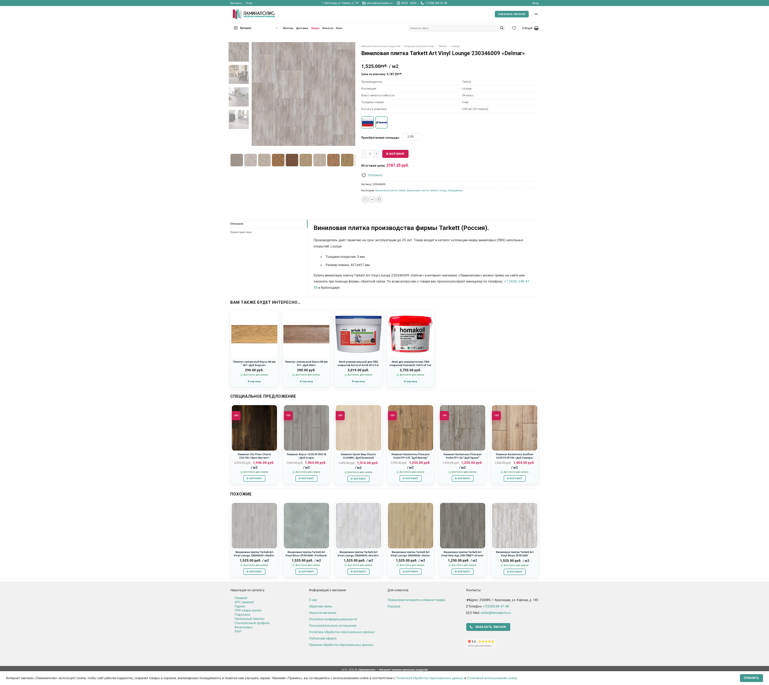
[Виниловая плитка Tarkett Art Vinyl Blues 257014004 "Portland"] (306, 525)
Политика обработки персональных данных (342, 632)
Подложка (242, 614)
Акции (315, 28)
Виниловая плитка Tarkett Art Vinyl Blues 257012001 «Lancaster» (514, 556)
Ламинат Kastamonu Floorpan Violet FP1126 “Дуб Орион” (462, 456)
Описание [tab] (236, 223)
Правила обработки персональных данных (341, 645)
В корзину (395, 154)
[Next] (348, 94)
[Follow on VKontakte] (536, 14)
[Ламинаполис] (254, 14)
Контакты (236, 3)
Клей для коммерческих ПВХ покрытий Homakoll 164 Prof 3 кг (410, 363)
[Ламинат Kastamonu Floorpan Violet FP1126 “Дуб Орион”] (462, 427)
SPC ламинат (244, 602)
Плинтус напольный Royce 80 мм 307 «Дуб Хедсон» (254, 363)
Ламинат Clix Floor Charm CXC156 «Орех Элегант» (254, 456)
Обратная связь (320, 606)
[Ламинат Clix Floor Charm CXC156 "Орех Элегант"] (254, 427)
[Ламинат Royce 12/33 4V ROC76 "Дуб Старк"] (306, 427)
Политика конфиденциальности (333, 619)
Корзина (394, 606)
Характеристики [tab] (241, 232)
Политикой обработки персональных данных (429, 678)
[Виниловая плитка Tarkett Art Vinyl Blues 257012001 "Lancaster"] (514, 525)
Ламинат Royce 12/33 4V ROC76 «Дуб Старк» (306, 456)
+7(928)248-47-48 (496, 606)
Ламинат (241, 598)
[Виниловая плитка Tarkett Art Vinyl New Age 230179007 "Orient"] (462, 525)
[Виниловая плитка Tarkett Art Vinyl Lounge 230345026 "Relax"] (410, 525)
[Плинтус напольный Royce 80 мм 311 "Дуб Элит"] (306, 334)
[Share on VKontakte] (372, 199)
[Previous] (259, 94)
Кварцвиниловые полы (419, 46)
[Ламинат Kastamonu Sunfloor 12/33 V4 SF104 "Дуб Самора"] (514, 427)
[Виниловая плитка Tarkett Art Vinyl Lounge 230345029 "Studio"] (254, 525)
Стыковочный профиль (252, 623)
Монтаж (288, 28)
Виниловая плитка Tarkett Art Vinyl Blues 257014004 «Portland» (306, 554)
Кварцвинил (455, 190)
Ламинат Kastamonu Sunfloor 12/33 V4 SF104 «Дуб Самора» (514, 456)
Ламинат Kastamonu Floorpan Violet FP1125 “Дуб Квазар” (410, 456)
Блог (339, 28)
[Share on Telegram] (379, 199)
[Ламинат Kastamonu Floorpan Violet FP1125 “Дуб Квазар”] (410, 427)
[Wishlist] (514, 28)
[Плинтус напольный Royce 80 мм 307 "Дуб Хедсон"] (254, 334)
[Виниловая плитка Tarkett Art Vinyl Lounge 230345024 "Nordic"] (358, 525)
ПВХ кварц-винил (248, 610)
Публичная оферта (322, 638)
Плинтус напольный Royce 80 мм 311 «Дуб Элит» (306, 363)
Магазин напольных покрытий (380, 46)
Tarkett (442, 46)
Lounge (455, 46)
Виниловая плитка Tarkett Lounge (427, 190)
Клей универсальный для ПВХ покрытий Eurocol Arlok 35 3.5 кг (358, 363)
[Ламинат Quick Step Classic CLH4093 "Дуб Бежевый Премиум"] (358, 427)
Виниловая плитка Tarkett (390, 190)
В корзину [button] (254, 381)
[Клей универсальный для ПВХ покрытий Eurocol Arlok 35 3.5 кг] (358, 334)
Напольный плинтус (249, 619)
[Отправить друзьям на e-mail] (365, 199)
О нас (249, 3)
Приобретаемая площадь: (380, 137)
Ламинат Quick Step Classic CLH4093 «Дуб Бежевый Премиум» (358, 458)
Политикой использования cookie (492, 678)
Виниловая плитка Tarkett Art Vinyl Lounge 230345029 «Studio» (254, 554)
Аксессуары (244, 627)
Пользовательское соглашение (332, 625)
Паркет (240, 606)
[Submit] (501, 28)
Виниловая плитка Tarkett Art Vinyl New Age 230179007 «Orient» (462, 554)
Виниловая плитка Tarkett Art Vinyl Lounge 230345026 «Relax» (411, 554)
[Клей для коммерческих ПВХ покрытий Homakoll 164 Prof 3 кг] (411, 334)
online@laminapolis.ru (496, 613)
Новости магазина (322, 613)
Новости (327, 28)
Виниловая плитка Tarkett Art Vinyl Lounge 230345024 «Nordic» (358, 554)
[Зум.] (257, 141)
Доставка (302, 28)
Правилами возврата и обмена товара (416, 600)
